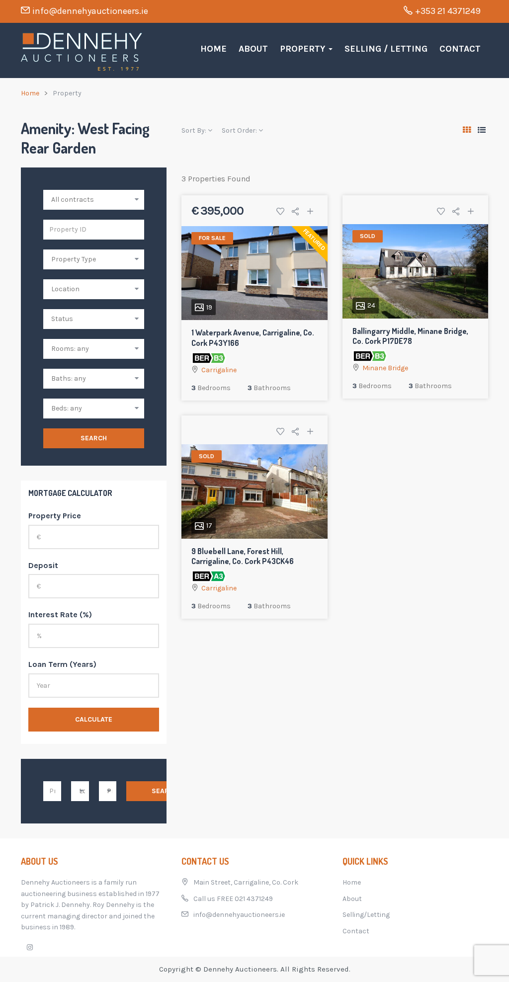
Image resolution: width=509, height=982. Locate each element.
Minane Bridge (385, 368)
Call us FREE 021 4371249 (233, 899)
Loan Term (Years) (62, 664)
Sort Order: (240, 130)
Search (94, 438)
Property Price (54, 515)
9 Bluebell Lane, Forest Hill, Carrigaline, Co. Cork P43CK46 (242, 556)
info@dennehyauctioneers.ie (90, 10)
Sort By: (194, 130)
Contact (460, 48)
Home (213, 48)
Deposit (43, 565)
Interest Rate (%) (60, 614)
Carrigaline (219, 370)
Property (304, 48)
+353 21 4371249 (448, 10)
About (253, 48)
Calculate (93, 719)
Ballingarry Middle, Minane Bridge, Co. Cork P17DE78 (410, 336)
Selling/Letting (366, 914)
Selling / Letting (385, 48)
